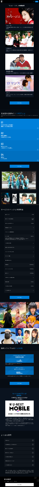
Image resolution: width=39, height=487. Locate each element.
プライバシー (11, 481)
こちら (20, 239)
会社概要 (8, 481)
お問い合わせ (15, 481)
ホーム (5, 481)
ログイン (37, 1)
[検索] (34, 1)
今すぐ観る (19, 103)
